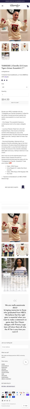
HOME (3, 364)
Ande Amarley (5, 377)
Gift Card (4, 369)
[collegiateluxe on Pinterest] (7, 400)
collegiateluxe (13, 403)
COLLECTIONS (5, 372)
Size (3, 84)
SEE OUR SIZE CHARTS (11, 187)
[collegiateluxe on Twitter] (4, 400)
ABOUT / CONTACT (6, 379)
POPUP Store (5, 370)
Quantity (4, 91)
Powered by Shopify (6, 405)
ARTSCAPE (4, 375)
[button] (26, 362)
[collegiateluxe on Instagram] (9, 400)
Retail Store (4, 367)
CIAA (3, 374)
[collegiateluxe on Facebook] (2, 400)
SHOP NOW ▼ (5, 365)
